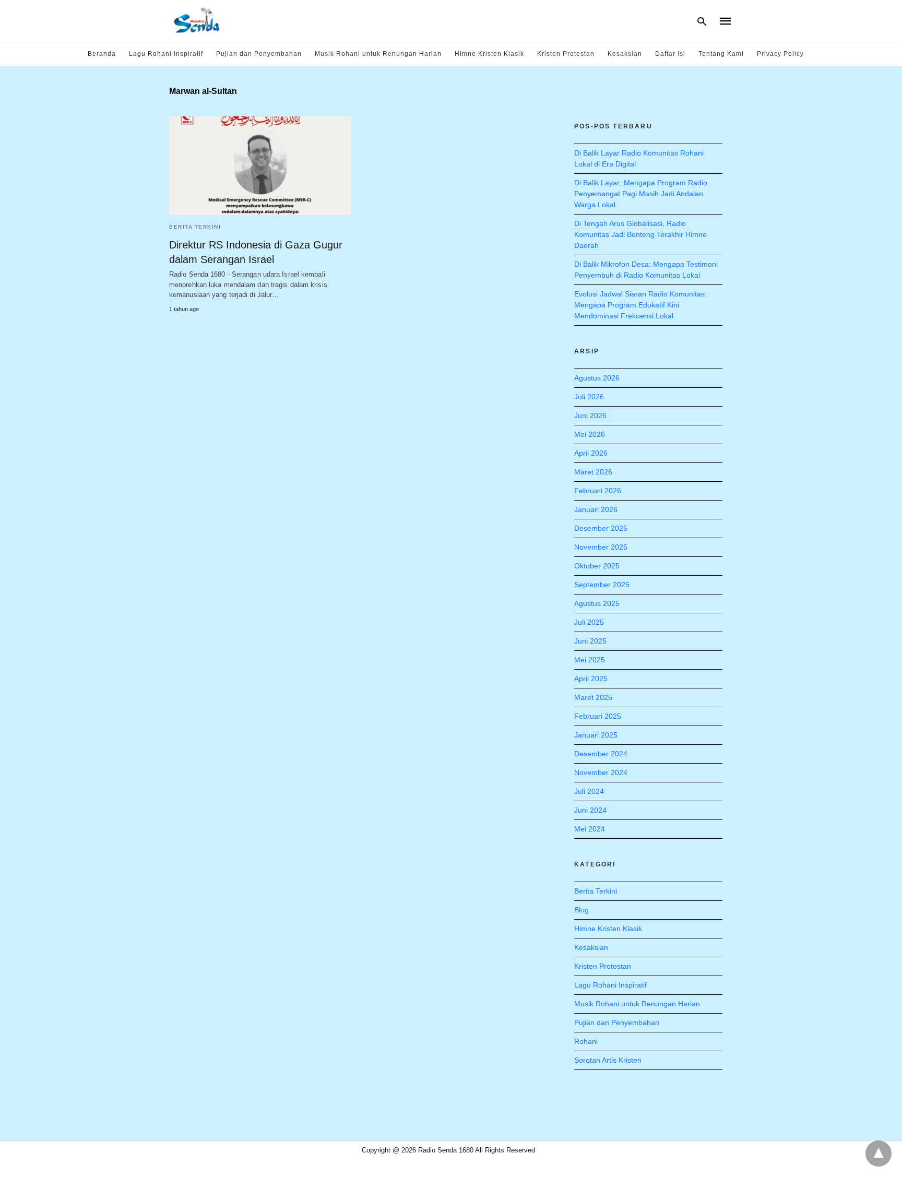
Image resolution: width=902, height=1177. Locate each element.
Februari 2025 (597, 716)
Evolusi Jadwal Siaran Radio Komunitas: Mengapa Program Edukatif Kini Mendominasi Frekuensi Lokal (640, 305)
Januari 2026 (596, 509)
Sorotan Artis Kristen (608, 1060)
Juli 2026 (589, 397)
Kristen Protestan (566, 53)
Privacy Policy (780, 53)
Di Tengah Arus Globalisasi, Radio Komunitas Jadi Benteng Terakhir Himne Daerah (640, 234)
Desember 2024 (600, 754)
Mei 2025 (589, 660)
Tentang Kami (721, 53)
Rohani (586, 1041)
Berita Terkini (195, 227)
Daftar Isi (670, 53)
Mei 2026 (589, 434)
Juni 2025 (590, 641)
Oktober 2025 (597, 566)
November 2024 (600, 772)
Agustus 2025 (597, 603)
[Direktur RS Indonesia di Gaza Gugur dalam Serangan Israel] (260, 165)
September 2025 (602, 584)
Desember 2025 (600, 528)
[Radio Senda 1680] (197, 20)
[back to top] (878, 1153)
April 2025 (591, 678)
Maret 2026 (593, 472)
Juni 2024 (590, 810)
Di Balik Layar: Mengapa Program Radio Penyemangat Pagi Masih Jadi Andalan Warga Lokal (640, 194)
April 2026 (591, 453)
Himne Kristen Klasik (489, 53)
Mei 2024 (589, 829)
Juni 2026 (590, 415)
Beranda (102, 53)
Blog (581, 910)
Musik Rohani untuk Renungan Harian (378, 53)
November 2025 (600, 547)
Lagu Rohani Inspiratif (166, 53)
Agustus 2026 (597, 378)
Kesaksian (625, 53)
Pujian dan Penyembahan (259, 53)
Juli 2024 (589, 791)
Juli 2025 (589, 622)
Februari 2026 (597, 490)
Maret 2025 (593, 697)
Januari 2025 (596, 735)
